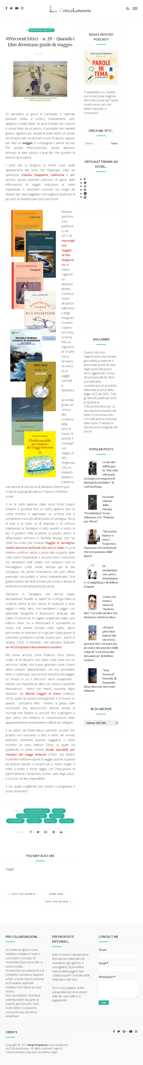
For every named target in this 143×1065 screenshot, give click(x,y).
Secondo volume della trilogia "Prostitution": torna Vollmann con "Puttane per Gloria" (99, 509)
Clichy (59, 811)
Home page (56, 894)
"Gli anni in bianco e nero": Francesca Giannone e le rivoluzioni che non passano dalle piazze (100, 544)
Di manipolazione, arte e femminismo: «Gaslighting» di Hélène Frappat (101, 576)
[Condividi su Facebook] (31, 832)
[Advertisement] (101, 268)
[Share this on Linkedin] (61, 832)
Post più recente (23, 894)
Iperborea (15, 821)
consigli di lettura (32, 816)
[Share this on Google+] (46, 832)
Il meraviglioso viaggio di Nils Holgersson (67, 250)
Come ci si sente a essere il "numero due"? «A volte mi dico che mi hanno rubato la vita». (100, 607)
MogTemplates (37, 1045)
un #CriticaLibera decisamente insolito (34, 647)
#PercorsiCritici (41, 30)
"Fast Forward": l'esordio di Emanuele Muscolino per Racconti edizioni (100, 680)
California (58, 175)
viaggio (67, 821)
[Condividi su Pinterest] (54, 832)
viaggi (50, 821)
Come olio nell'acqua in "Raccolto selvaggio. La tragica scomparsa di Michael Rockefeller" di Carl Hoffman (101, 474)
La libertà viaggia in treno (40, 693)
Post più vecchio (57, 901)
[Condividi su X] (38, 832)
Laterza (34, 821)
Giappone (41, 175)
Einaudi (57, 816)
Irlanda (26, 175)
